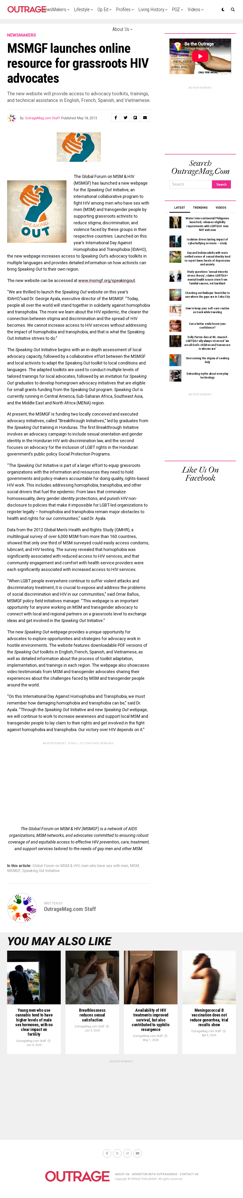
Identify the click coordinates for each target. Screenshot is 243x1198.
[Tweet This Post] (125, 117)
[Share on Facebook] (116, 117)
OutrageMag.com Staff (42, 118)
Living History (151, 9)
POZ (176, 9)
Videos (194, 9)
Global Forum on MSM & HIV (56, 866)
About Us (120, 29)
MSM (134, 866)
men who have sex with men (104, 866)
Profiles (123, 9)
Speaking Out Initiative (41, 871)
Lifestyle (82, 9)
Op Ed (103, 9)
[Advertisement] (78, 780)
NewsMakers (54, 9)
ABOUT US (122, 1174)
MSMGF (14, 871)
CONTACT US (189, 1174)
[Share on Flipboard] (135, 117)
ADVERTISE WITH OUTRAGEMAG (154, 1174)
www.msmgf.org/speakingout (106, 280)
